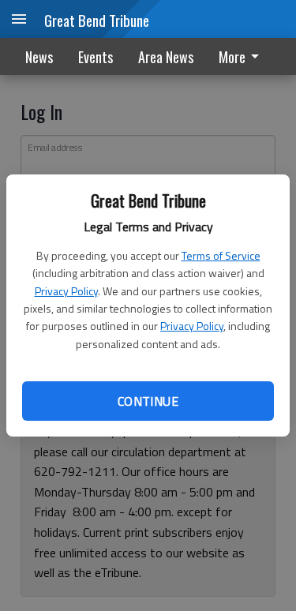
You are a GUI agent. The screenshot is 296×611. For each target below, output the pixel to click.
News (39, 57)
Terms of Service (221, 255)
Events (95, 57)
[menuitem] (243, 56)
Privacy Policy (66, 291)
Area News (165, 57)
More (232, 57)
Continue (148, 401)
